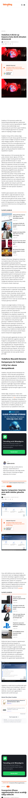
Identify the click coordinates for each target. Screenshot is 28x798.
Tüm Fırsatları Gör (13, 717)
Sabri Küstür (6, 42)
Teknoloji (9, 486)
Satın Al (9, 703)
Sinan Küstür (6, 497)
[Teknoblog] (7, 4)
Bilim (8, 786)
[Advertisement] (14, 739)
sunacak (20, 588)
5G (14, 397)
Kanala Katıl (14, 452)
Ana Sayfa (3, 31)
